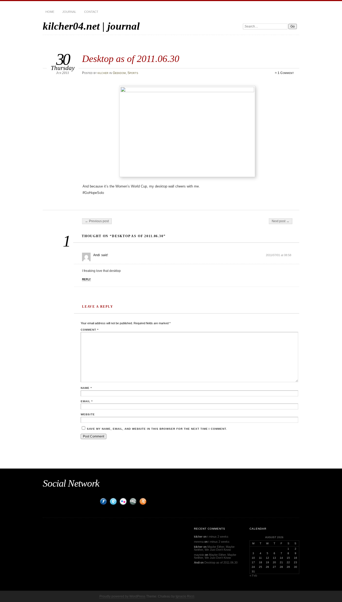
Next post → (280, 221)
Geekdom (119, 73)
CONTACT (91, 11)
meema (199, 541)
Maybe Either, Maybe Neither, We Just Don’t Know (214, 548)
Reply (86, 279)
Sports (132, 73)
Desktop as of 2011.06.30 (221, 562)
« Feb (253, 575)
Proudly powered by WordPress (122, 596)
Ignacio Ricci (185, 596)
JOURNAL (69, 11)
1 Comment (286, 73)
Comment (90, 329)
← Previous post (97, 221)
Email (87, 401)
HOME (49, 11)
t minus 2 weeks (217, 536)
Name (86, 387)
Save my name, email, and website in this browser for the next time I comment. (157, 428)
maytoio (199, 554)
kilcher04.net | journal (91, 26)
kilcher (103, 73)
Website (88, 414)
